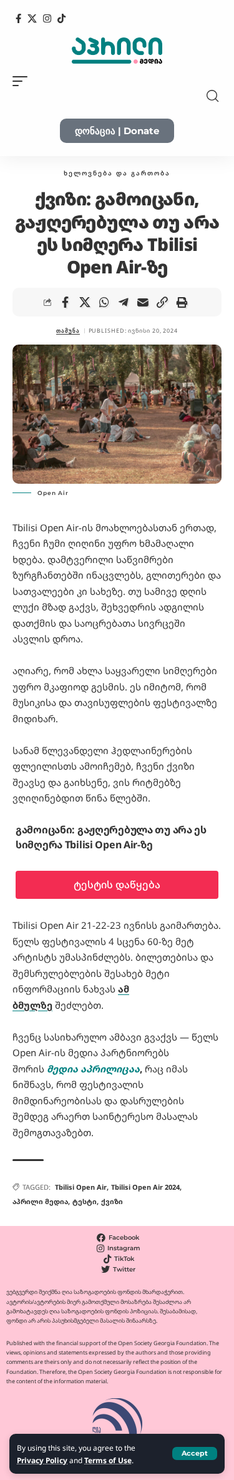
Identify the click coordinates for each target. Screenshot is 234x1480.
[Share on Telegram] (123, 302)
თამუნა (68, 330)
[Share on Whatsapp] (104, 302)
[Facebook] (18, 18)
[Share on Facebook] (65, 302)
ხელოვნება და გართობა (117, 173)
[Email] (143, 302)
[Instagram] (47, 18)
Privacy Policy (42, 1460)
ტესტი (84, 1201)
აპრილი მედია (40, 1201)
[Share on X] (85, 302)
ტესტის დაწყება (117, 884)
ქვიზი (112, 1201)
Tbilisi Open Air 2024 (145, 1187)
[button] (194, 1453)
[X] (32, 18)
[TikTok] (61, 18)
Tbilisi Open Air (81, 1187)
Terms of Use (108, 1460)
